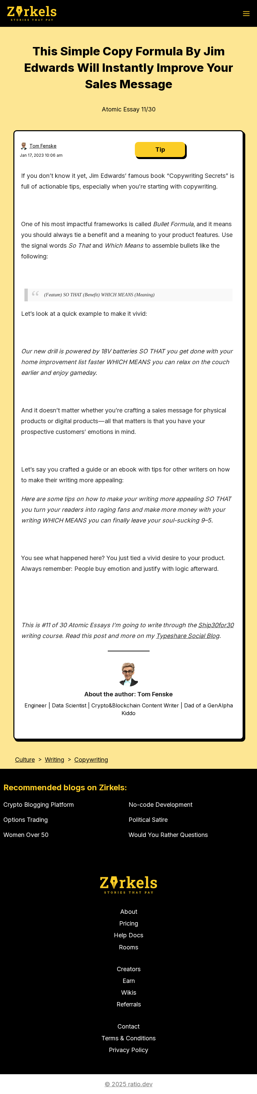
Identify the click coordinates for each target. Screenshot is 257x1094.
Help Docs (128, 935)
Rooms (128, 947)
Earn (128, 980)
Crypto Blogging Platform (38, 804)
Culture (25, 759)
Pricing (128, 923)
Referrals (128, 1004)
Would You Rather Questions (168, 834)
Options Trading (25, 819)
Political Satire (148, 819)
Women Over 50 (26, 834)
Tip (160, 149)
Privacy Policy (128, 1049)
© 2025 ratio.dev (129, 1084)
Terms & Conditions (128, 1038)
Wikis (128, 992)
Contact (128, 1026)
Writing (54, 759)
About (128, 911)
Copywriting (91, 759)
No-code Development (160, 804)
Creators (129, 969)
